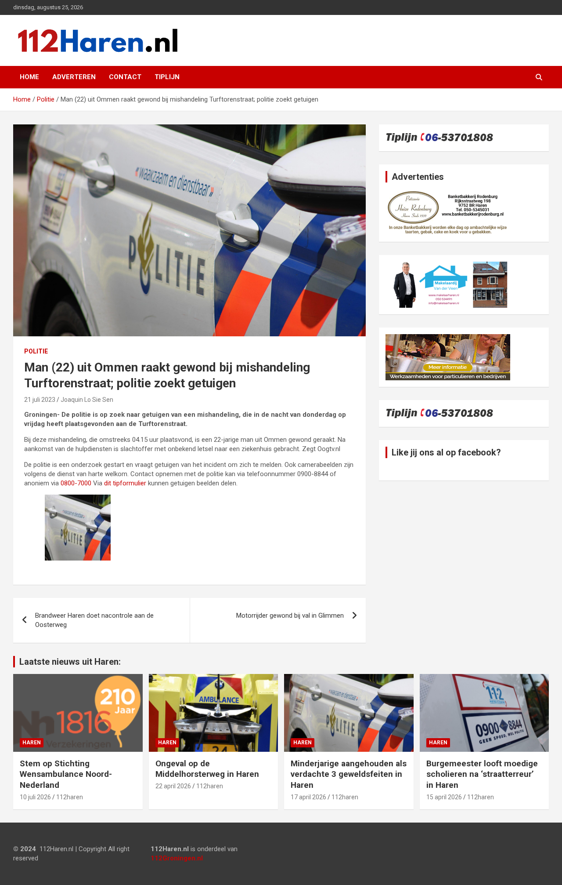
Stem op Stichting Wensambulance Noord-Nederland (66, 774)
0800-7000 (76, 483)
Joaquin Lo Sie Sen (87, 399)
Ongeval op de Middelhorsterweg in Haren (207, 768)
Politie (36, 351)
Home (29, 77)
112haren (69, 797)
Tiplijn (167, 77)
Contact (125, 77)
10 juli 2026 (35, 797)
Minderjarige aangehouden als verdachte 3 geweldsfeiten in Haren (349, 774)
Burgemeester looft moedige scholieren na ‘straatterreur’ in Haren (482, 774)
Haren (31, 742)
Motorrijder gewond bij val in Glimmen (290, 615)
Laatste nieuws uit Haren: (70, 661)
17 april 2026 (308, 797)
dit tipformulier (125, 483)
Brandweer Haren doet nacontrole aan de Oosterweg (94, 620)
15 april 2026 (444, 797)
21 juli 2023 (39, 399)
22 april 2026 (173, 786)
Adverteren (74, 77)
